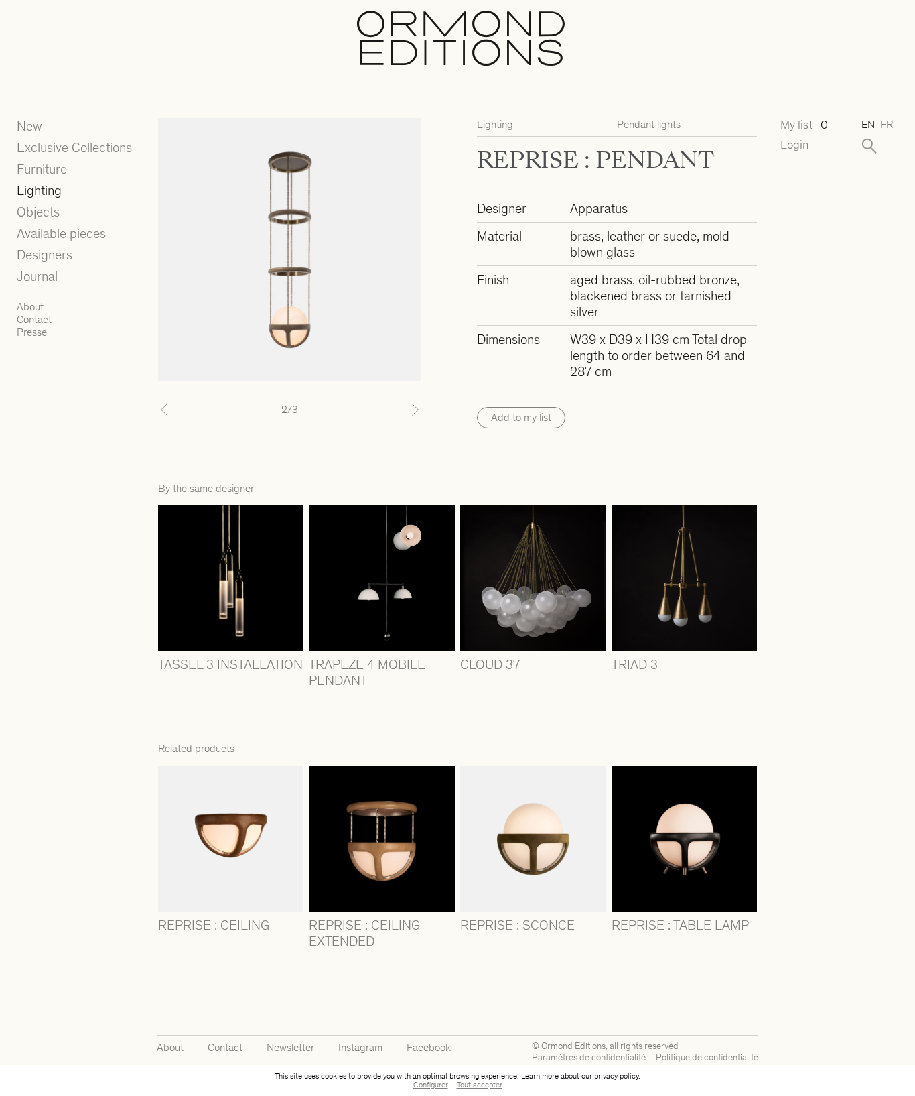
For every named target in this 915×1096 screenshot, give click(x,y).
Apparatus (599, 208)
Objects (38, 212)
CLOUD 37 (490, 664)
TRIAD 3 (635, 664)
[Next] (401, 410)
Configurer (430, 1084)
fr (886, 124)
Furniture (42, 169)
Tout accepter (479, 1084)
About (30, 306)
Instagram (360, 1047)
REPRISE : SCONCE (517, 925)
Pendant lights (649, 124)
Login (794, 145)
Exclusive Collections (74, 147)
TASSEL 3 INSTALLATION (230, 664)
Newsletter (290, 1047)
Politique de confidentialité (707, 1057)
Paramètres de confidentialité (589, 1057)
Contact (34, 319)
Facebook (429, 1047)
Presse (32, 332)
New (29, 126)
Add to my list (521, 417)
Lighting (39, 190)
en (868, 124)
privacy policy (616, 1076)
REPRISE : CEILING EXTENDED (364, 933)
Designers (44, 255)
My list (804, 125)
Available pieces (61, 233)
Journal (37, 276)
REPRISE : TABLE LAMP (680, 925)
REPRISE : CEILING (213, 925)
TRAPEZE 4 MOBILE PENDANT (367, 672)
